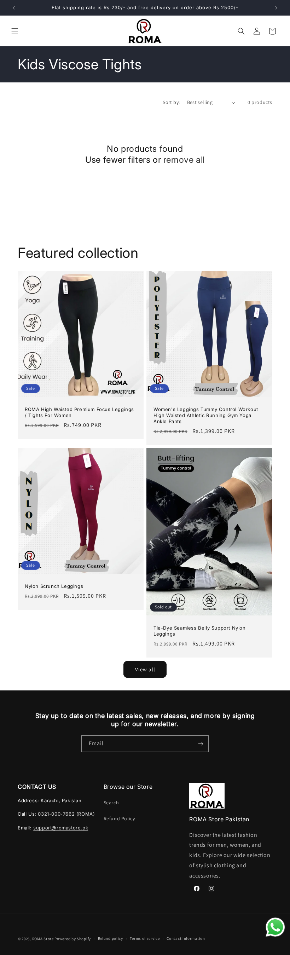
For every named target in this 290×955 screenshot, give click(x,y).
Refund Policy (119, 818)
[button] (15, 31)
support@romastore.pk (60, 827)
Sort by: (171, 102)
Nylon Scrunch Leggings (54, 586)
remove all (184, 160)
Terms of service (145, 938)
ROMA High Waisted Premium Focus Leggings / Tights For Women (79, 412)
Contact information (186, 938)
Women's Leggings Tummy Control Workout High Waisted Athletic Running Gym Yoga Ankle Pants (205, 415)
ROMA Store (43, 938)
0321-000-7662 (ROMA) (66, 814)
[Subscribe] (200, 743)
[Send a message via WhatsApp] (275, 927)
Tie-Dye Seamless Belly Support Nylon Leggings (199, 631)
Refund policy (110, 938)
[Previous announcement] (14, 8)
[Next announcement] (276, 8)
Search (111, 802)
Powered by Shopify (72, 938)
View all (145, 669)
